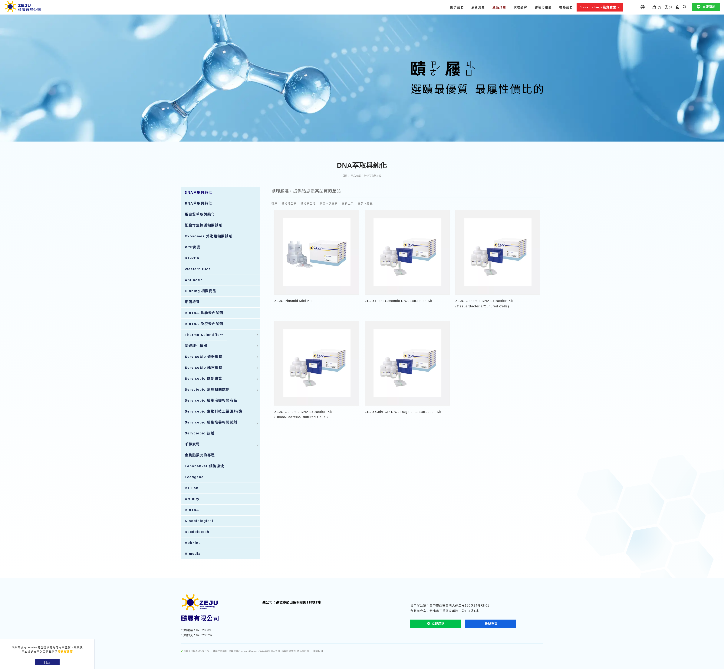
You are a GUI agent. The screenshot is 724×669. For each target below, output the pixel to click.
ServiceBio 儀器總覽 (203, 357)
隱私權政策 (65, 651)
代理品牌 (520, 7)
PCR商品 (193, 247)
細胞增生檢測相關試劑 (203, 225)
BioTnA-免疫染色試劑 (204, 324)
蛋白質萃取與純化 (200, 214)
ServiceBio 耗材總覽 (203, 368)
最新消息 (478, 7)
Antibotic (194, 280)
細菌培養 (192, 302)
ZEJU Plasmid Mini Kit (293, 301)
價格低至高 (289, 203)
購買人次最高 (329, 203)
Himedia (193, 554)
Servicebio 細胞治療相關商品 (211, 400)
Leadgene (194, 477)
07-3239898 (204, 630)
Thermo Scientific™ (204, 335)
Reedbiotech (197, 532)
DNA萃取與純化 (372, 175)
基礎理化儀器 (196, 346)
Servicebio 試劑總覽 (203, 378)
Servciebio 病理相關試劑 (207, 389)
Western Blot (197, 269)
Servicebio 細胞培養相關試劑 (211, 422)
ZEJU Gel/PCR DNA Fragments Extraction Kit (403, 412)
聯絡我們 (566, 7)
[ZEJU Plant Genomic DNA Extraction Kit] (407, 251)
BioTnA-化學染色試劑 (204, 313)
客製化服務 (543, 7)
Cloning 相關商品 (200, 291)
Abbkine (193, 543)
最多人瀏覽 (365, 203)
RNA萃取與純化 (198, 203)
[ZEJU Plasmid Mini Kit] (317, 251)
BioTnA (192, 510)
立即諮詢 (709, 6)
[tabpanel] (362, 78)
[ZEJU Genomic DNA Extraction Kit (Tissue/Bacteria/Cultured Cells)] (498, 251)
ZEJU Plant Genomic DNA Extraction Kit (398, 301)
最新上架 (348, 203)
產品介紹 (499, 7)
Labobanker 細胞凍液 (204, 466)
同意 (47, 662)
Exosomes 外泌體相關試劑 (208, 236)
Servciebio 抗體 (200, 433)
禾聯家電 (192, 444)
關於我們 (457, 7)
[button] (684, 6)
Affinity (192, 499)
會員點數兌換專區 (200, 455)
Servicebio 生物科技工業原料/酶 (213, 411)
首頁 (345, 175)
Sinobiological (199, 521)
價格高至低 (308, 203)
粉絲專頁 (491, 623)
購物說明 (318, 651)
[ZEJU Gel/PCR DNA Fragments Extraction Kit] (407, 362)
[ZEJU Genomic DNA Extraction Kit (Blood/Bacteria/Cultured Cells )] (317, 362)
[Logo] (22, 6)
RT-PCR (192, 258)
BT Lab (192, 488)
